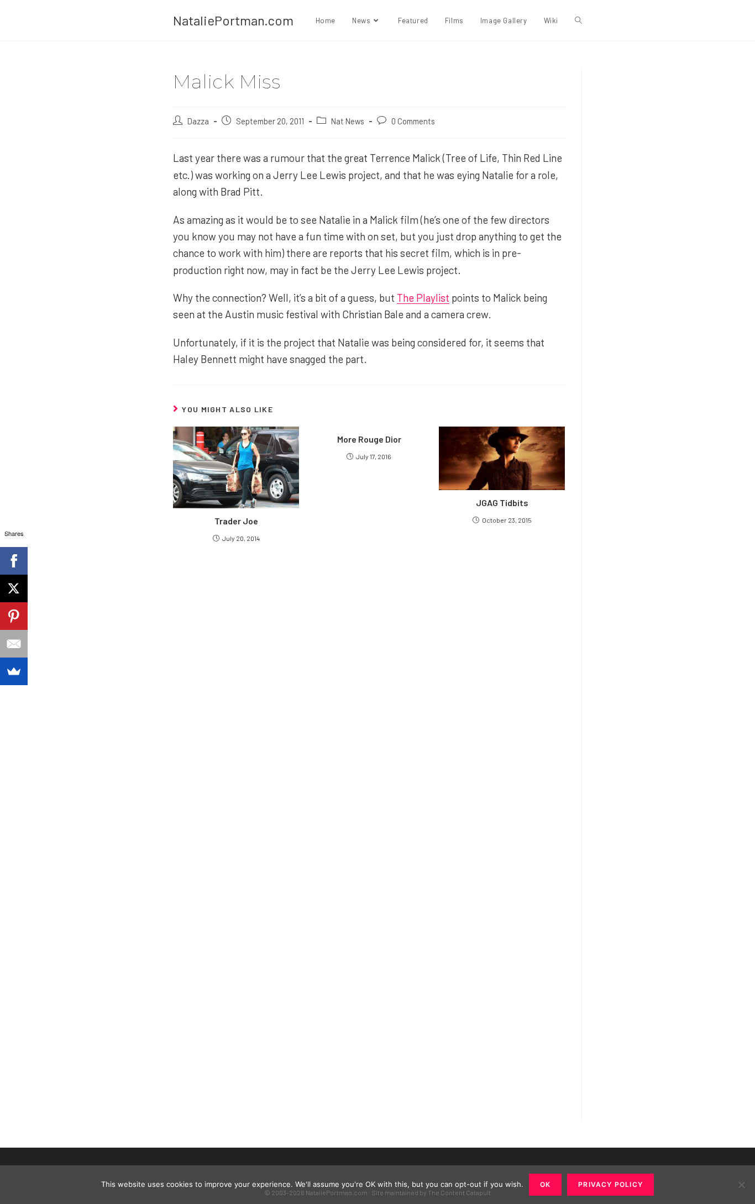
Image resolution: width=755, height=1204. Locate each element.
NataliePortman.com (233, 20)
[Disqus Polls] (369, 684)
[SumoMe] (14, 671)
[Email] (14, 644)
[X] (14, 588)
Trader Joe (236, 521)
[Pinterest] (14, 616)
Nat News (347, 121)
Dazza (198, 121)
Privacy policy (610, 1184)
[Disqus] (369, 960)
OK (545, 1184)
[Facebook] (14, 561)
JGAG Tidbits (502, 502)
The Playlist (423, 297)
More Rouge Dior (369, 439)
